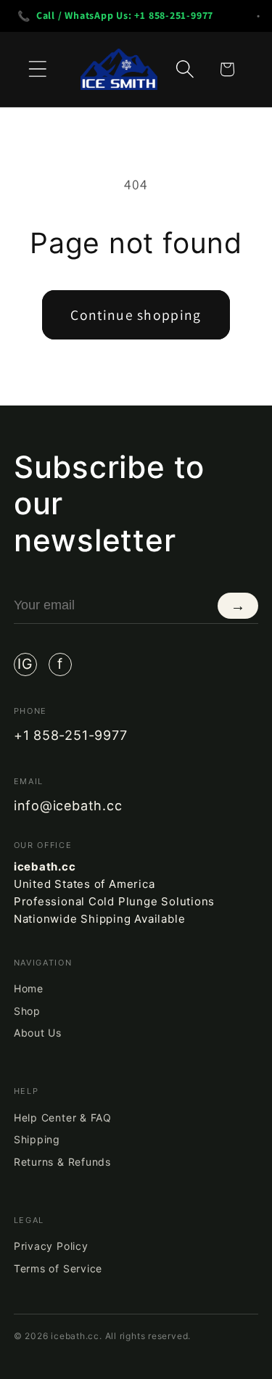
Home (29, 988)
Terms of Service (58, 1268)
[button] (37, 69)
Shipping (37, 1139)
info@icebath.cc (68, 805)
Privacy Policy (51, 1246)
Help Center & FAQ (63, 1117)
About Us (38, 1032)
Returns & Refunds (62, 1162)
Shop (27, 1011)
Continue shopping (135, 314)
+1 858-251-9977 (71, 735)
